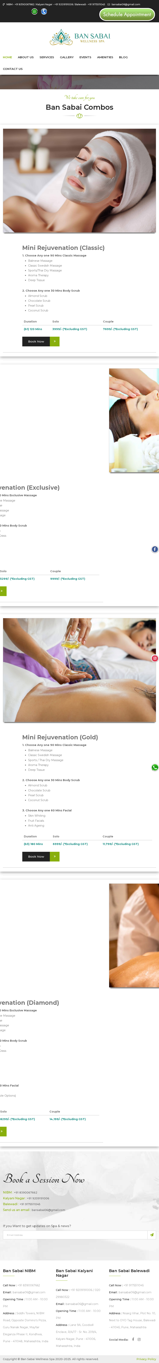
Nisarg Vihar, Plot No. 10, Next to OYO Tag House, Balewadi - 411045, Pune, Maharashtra (132, 1320)
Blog (123, 57)
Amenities (105, 57)
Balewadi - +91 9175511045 (90, 4)
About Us (26, 57)
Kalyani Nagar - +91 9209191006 (54, 4)
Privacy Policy (146, 1359)
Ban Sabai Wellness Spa (37, 1359)
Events (85, 57)
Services (47, 57)
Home (7, 57)
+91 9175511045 (30, 1204)
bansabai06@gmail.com (125, 4)
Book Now (36, 341)
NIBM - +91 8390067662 (20, 4)
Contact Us (13, 69)
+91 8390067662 (25, 1192)
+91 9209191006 (38, 1198)
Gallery (67, 57)
